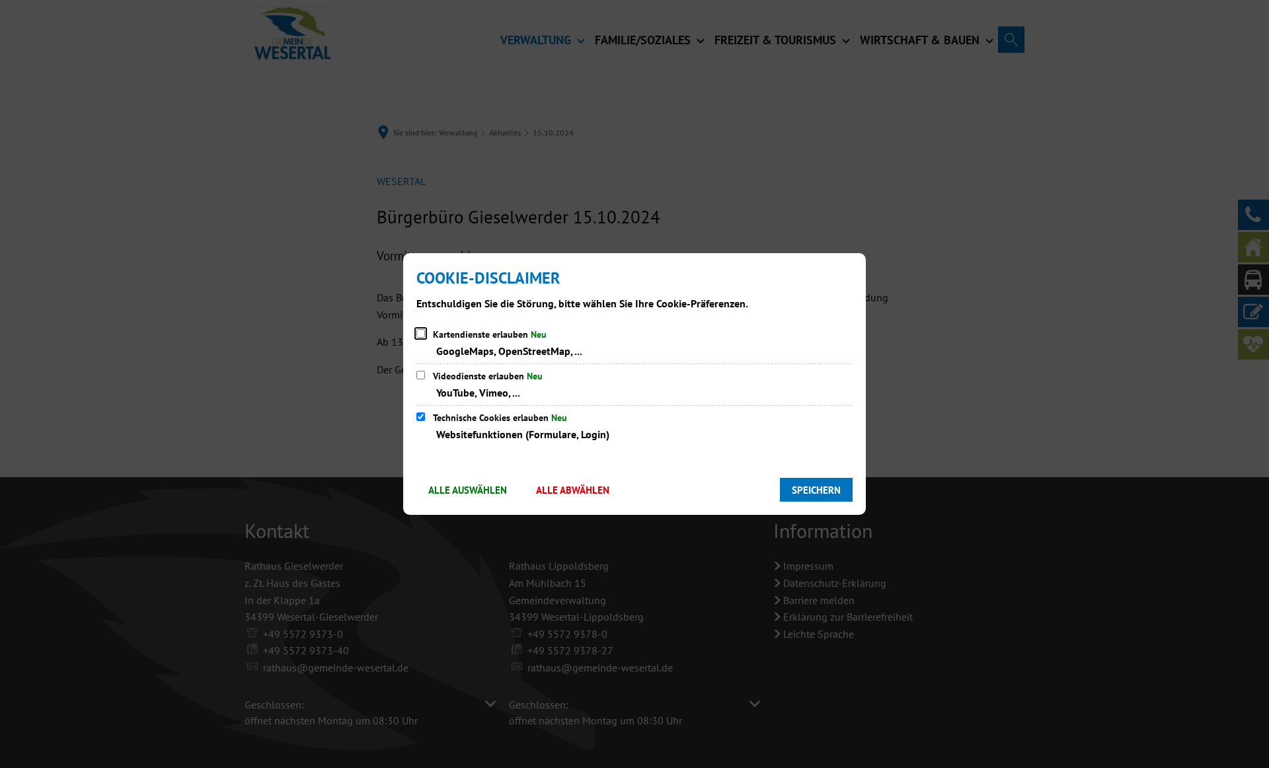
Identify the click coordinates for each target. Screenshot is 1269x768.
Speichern (816, 490)
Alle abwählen (572, 490)
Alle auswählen (467, 490)
